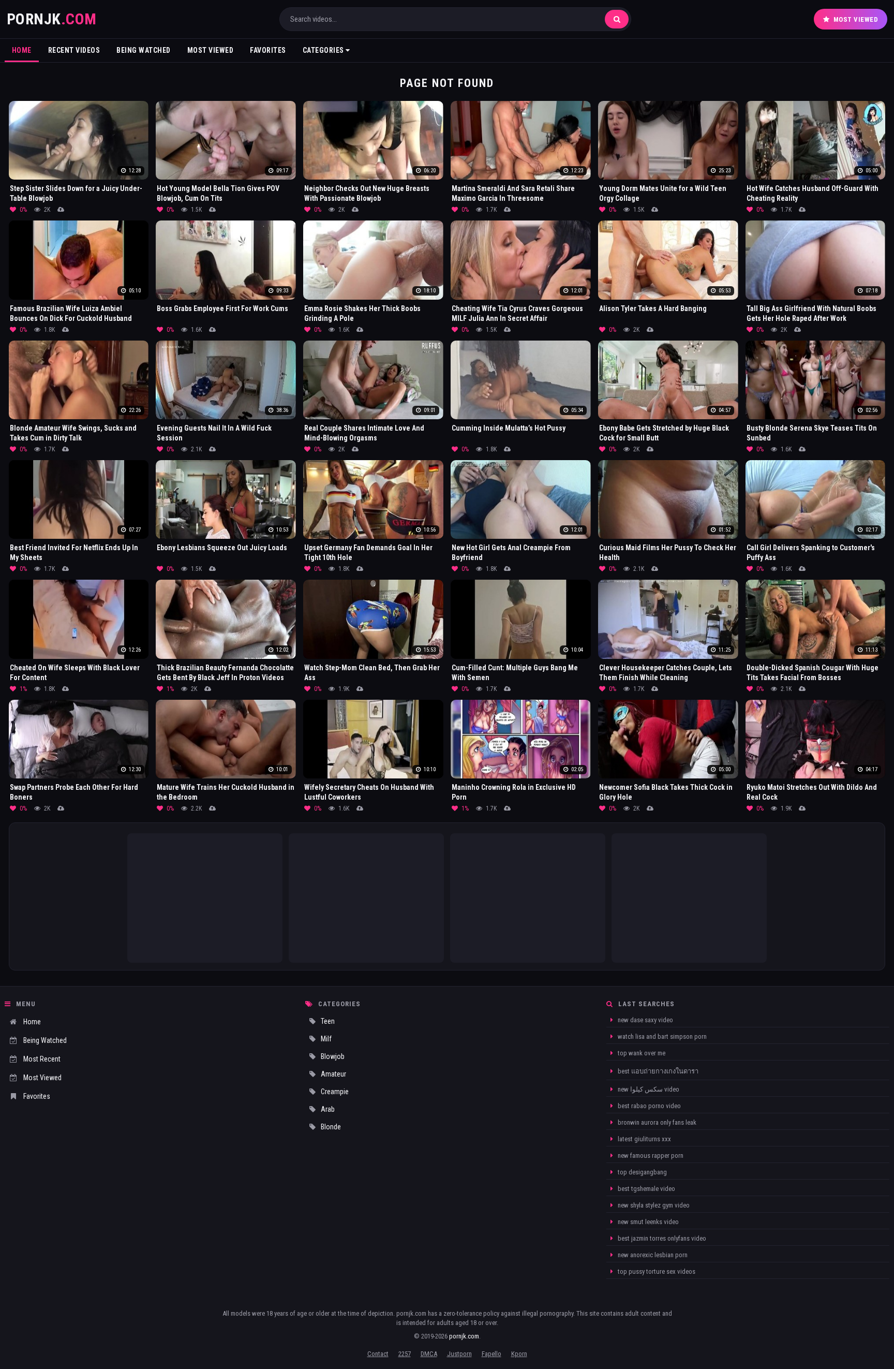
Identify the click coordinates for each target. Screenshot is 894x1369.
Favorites (268, 50)
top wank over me (640, 1053)
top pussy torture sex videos (655, 1271)
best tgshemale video (645, 1189)
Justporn (459, 1354)
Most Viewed (855, 19)
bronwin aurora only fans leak (656, 1122)
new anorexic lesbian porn (652, 1255)
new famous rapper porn (649, 1155)
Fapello (491, 1354)
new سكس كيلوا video (647, 1089)
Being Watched (143, 50)
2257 (404, 1354)
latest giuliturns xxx (643, 1139)
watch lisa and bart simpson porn (661, 1036)
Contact (378, 1354)
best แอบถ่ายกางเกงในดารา (657, 1071)
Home (22, 50)
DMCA (429, 1354)
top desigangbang (641, 1172)
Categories (324, 50)
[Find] (617, 19)
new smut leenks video (647, 1222)
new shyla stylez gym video (653, 1205)
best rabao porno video (648, 1106)
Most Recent (42, 1059)
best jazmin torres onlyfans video (661, 1238)
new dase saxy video (644, 1020)
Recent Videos (74, 50)
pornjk (52, 19)
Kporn (519, 1354)
